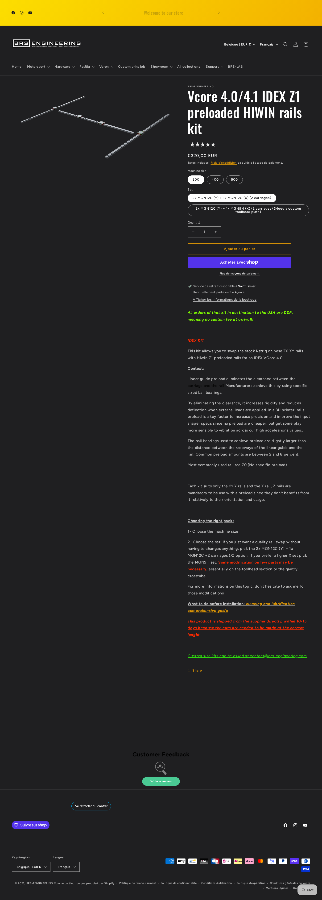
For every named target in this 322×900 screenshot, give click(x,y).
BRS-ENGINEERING (39, 883)
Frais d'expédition (224, 162)
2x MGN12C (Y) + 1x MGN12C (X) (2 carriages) (232, 198)
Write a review (161, 781)
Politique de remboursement (137, 883)
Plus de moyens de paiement (239, 273)
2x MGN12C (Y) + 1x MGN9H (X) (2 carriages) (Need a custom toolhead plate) (248, 210)
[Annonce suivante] (219, 12)
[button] (38, 67)
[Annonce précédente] (103, 12)
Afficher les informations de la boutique (224, 300)
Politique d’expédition (251, 883)
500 (234, 180)
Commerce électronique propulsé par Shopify (84, 883)
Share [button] (197, 670)
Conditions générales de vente (290, 883)
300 (196, 180)
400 (215, 180)
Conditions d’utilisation (216, 883)
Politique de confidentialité (179, 883)
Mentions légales (277, 888)
